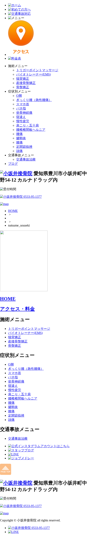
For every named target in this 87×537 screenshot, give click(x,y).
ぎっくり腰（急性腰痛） (34, 100)
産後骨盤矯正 (26, 83)
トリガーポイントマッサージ (37, 70)
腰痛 (19, 134)
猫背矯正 (22, 78)
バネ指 (21, 108)
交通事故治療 (26, 159)
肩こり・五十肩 (27, 125)
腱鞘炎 (21, 138)
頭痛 (19, 151)
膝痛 (19, 142)
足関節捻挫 (24, 146)
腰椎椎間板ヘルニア (30, 129)
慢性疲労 (22, 121)
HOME (13, 211)
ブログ (13, 163)
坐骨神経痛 (24, 112)
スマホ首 (22, 104)
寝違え (21, 117)
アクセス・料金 (17, 309)
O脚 (19, 95)
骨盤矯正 (22, 87)
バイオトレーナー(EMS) (33, 74)
